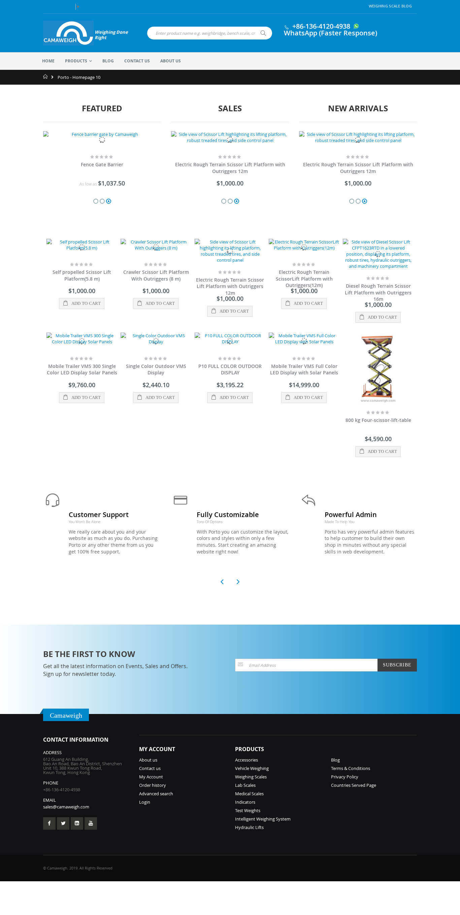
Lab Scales (245, 785)
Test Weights (247, 810)
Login (144, 802)
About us (148, 760)
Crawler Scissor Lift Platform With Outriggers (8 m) (156, 275)
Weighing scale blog (390, 5)
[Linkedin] (77, 823)
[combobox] (209, 33)
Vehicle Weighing (252, 768)
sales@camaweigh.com (66, 807)
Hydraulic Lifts (249, 827)
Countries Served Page (353, 785)
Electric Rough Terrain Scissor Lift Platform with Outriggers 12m (230, 167)
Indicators (245, 802)
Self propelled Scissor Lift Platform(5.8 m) (82, 275)
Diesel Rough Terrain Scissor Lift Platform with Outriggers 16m (378, 292)
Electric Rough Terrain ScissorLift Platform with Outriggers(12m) (304, 278)
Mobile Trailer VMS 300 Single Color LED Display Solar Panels (82, 369)
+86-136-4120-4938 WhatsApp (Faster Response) (330, 29)
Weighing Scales (251, 777)
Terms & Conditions (350, 768)
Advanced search (156, 794)
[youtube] (91, 823)
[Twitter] (63, 823)
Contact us (150, 768)
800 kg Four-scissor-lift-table (378, 420)
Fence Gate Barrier (102, 164)
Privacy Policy (344, 777)
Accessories (246, 760)
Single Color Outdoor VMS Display (156, 369)
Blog (335, 760)
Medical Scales (249, 794)
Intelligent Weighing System (263, 819)
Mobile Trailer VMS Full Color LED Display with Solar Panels (304, 369)
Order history (152, 785)
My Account (151, 777)
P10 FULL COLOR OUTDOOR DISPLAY (230, 369)
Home (45, 77)
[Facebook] (49, 823)
